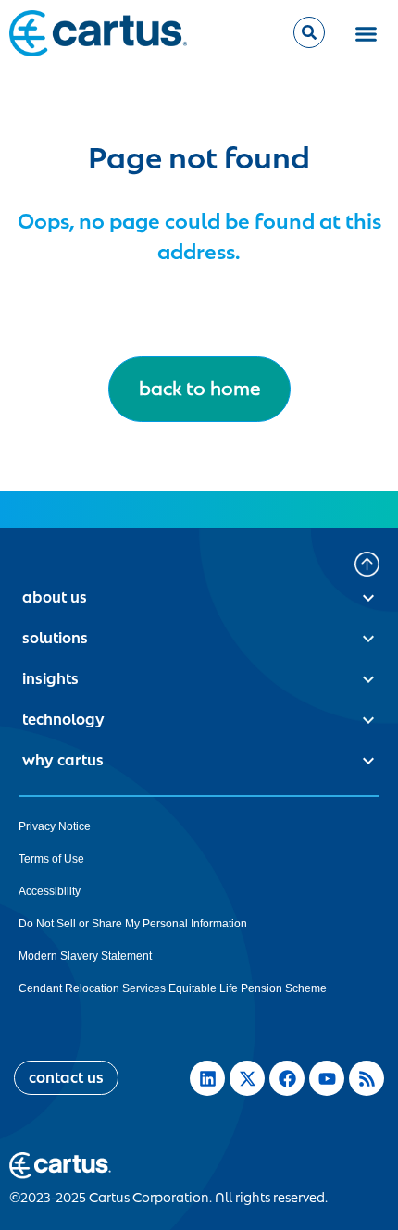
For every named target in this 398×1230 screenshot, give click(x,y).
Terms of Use (51, 858)
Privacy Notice (55, 826)
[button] (366, 33)
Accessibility (50, 891)
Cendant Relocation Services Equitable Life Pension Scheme (173, 988)
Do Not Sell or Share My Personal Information (133, 923)
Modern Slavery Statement (85, 956)
